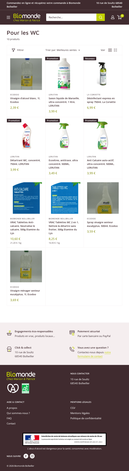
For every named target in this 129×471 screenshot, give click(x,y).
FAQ (9, 418)
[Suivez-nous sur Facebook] (26, 456)
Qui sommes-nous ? (18, 413)
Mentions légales (80, 413)
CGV (72, 408)
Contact (11, 423)
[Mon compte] (112, 17)
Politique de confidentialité (85, 418)
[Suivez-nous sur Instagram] (32, 456)
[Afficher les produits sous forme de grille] (110, 50)
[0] (119, 17)
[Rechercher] (100, 17)
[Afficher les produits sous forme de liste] (115, 50)
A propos (12, 408)
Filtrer (20, 50)
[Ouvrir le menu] (8, 17)
